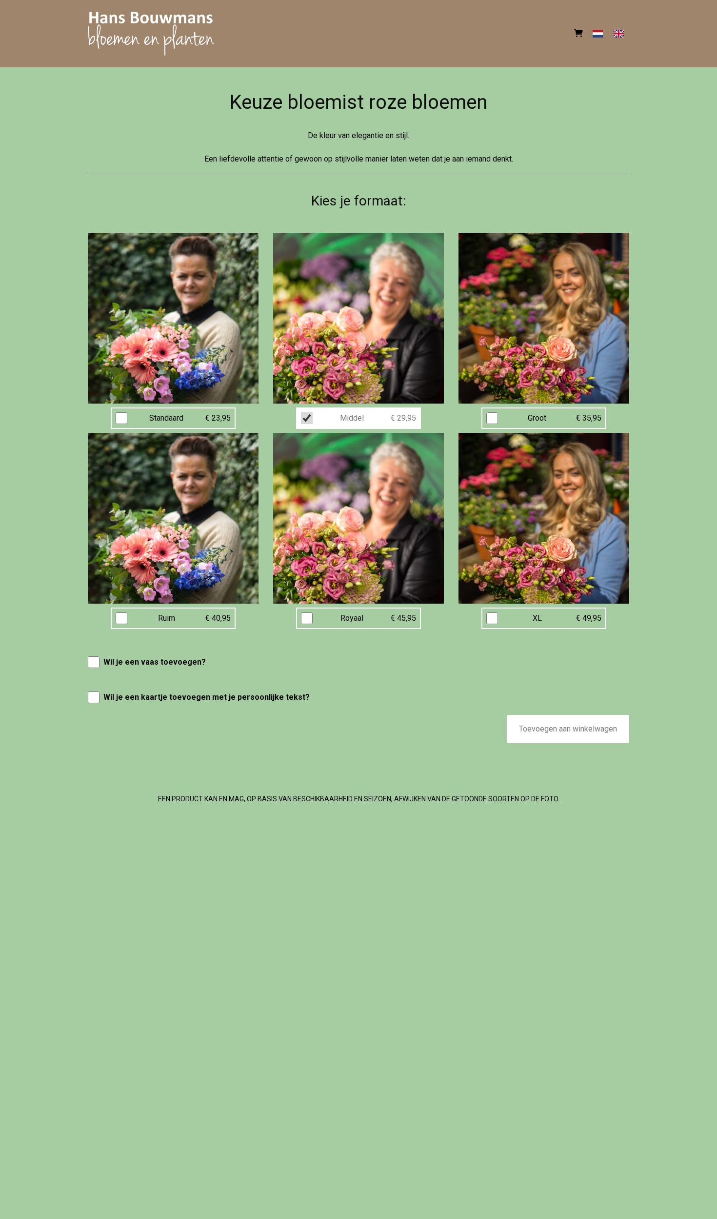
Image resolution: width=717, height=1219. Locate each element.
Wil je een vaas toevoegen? (154, 662)
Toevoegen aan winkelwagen (568, 728)
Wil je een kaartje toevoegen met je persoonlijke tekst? (206, 697)
